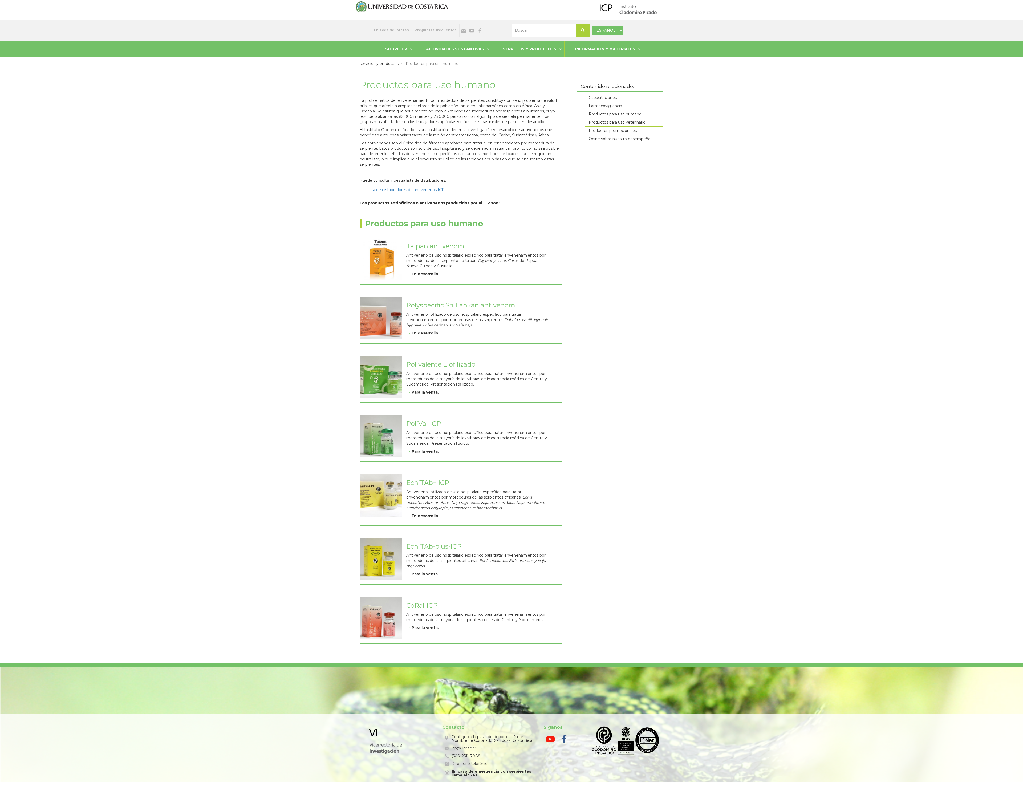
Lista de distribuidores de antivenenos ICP (405, 189)
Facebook (480, 30)
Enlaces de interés (391, 30)
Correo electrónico (463, 30)
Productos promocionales (613, 130)
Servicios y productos (529, 49)
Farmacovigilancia (605, 105)
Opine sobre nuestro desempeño (620, 138)
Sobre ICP (396, 49)
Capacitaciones (603, 97)
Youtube (471, 30)
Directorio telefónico (471, 763)
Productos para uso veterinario (617, 122)
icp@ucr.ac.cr (464, 748)
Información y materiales (605, 49)
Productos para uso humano (615, 114)
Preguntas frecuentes (436, 30)
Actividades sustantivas (455, 49)
